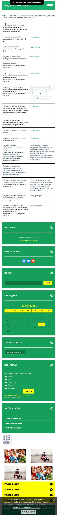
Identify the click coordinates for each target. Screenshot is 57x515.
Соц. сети (11, 385)
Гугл (9, 380)
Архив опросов (21, 395)
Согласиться (28, 512)
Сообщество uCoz (14, 423)
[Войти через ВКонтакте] (28, 261)
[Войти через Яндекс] (33, 261)
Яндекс (11, 377)
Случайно (12, 388)
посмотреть (35, 37)
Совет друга (12, 382)
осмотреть (35, 57)
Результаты (9, 395)
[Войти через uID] (24, 261)
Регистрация (25, 241)
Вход (34, 241)
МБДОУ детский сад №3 (16, 6)
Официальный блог (14, 418)
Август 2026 (28, 306)
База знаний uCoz (13, 428)
